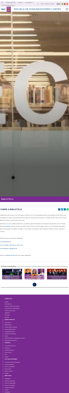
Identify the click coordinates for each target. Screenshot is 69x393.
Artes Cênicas (8, 322)
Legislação (7, 312)
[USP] (58, 4)
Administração (8, 304)
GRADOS (20, 2)
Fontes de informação (10, 381)
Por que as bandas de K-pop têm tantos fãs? (57, 277)
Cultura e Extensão (11, 359)
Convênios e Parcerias (10, 310)
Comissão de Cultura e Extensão (12, 362)
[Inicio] (6, 9)
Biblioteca (8, 375)
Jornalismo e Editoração (10, 333)
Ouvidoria (7, 317)
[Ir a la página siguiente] (34, 284)
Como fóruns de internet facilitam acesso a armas (12, 277)
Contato (6, 356)
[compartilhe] (59, 209)
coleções (7, 226)
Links (6, 354)
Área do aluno (8, 352)
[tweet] (62, 209)
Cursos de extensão (9, 364)
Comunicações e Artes (10, 329)
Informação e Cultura (10, 331)
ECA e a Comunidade (10, 366)
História (6, 301)
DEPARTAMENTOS (11, 2)
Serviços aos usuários (10, 385)
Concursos (7, 315)
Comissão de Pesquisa (10, 345)
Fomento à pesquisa (9, 350)
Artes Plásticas (8, 324)
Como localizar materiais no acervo (10, 245)
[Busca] (38, 4)
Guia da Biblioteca (5, 241)
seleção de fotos (11, 255)
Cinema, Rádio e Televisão (11, 327)
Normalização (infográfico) (8, 248)
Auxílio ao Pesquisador (10, 383)
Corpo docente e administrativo (12, 308)
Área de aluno (8, 369)
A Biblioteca (7, 378)
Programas (7, 348)
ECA (2, 2)
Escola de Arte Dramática (11, 340)
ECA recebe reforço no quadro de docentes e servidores (34, 277)
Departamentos (10, 319)
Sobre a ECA (8, 298)
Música (6, 336)
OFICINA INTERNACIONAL (8, 5)
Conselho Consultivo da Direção (12, 306)
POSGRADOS (29, 2)
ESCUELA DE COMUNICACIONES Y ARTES (37, 9)
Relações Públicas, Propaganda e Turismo (15, 338)
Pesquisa (7, 342)
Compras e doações (9, 387)
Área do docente (9, 371)
